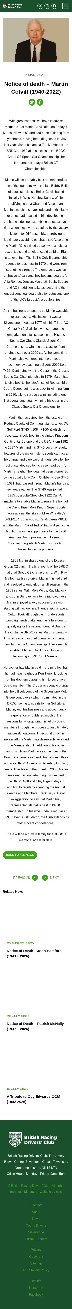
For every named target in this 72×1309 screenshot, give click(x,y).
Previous (21, 877)
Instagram (36, 1287)
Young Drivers (36, 1225)
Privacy (36, 1250)
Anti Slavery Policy (36, 1270)
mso (59, 1191)
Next (54, 877)
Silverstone (36, 1232)
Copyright (36, 1256)
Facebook (36, 1294)
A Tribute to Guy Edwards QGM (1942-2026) (33, 1099)
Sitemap (36, 1263)
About (36, 1212)
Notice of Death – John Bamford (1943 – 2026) (34, 953)
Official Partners (36, 1239)
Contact (36, 1205)
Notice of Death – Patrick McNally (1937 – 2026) (35, 1026)
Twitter (36, 1281)
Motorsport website (37, 1191)
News (36, 1218)
